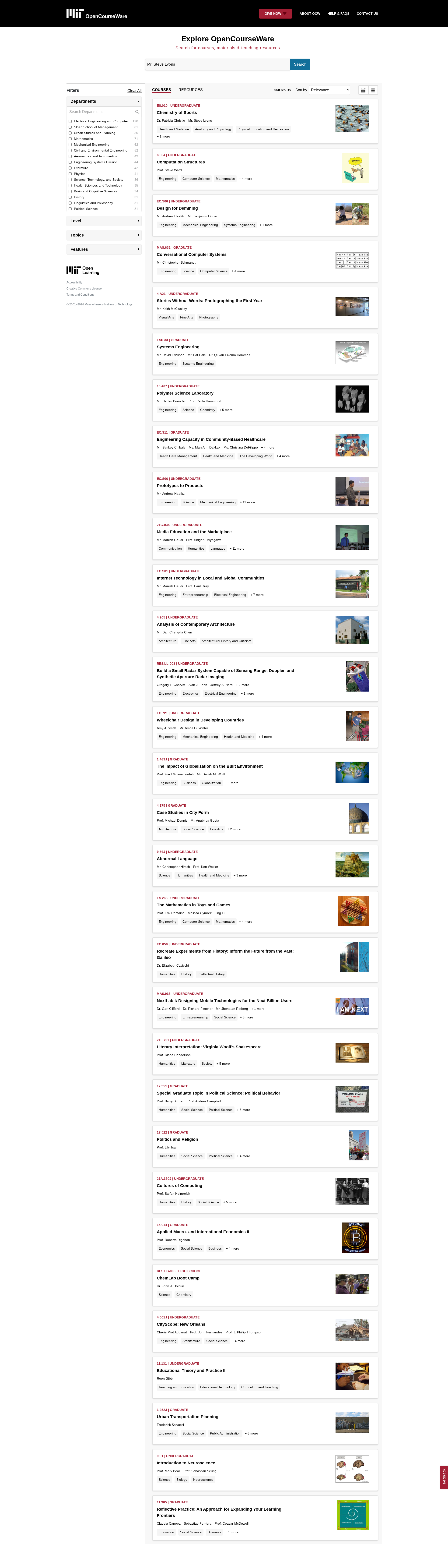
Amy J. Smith (166, 728)
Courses (161, 90)
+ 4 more (245, 178)
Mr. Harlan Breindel (171, 401)
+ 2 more (242, 685)
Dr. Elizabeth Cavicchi (173, 965)
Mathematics (225, 178)
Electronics (190, 693)
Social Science (193, 829)
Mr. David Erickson (170, 355)
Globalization (211, 783)
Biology (181, 1479)
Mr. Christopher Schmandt (176, 262)
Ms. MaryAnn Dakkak (204, 447)
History (186, 974)
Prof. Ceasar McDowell (231, 1523)
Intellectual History (211, 974)
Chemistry (207, 410)
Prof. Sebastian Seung (200, 1471)
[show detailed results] (363, 90)
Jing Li (219, 913)
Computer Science (196, 178)
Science (188, 271)
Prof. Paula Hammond (205, 401)
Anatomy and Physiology (213, 129)
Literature (188, 1063)
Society (207, 1063)
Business (189, 783)
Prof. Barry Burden (170, 1101)
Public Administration (225, 1433)
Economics (167, 1248)
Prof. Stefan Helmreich (173, 1193)
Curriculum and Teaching (259, 1387)
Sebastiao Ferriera (197, 1523)
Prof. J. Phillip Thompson (244, 1332)
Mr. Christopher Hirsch (173, 867)
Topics (106, 235)
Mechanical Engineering (200, 225)
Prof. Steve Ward (169, 170)
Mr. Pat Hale (197, 355)
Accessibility (74, 282)
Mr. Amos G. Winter (193, 728)
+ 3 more (240, 875)
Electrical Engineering (230, 595)
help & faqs (338, 13)
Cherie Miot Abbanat (172, 1332)
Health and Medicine (174, 129)
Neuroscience (203, 1479)
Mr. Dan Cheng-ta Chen (174, 632)
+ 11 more (247, 502)
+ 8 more (246, 1017)
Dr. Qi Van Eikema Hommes (229, 355)
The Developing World (255, 456)
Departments (106, 101)
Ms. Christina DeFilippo (241, 447)
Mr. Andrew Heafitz (171, 216)
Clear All (134, 91)
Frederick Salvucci (170, 1425)
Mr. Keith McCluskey (172, 309)
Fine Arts (186, 317)
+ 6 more (251, 1433)
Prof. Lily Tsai (166, 1147)
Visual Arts (166, 317)
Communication (170, 548)
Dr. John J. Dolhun (170, 1286)
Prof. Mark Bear (168, 1471)
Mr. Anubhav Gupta (205, 820)
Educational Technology (217, 1387)
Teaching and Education (176, 1387)
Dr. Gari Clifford (168, 1008)
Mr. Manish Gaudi (170, 540)
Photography (208, 317)
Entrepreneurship (195, 595)
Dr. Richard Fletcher (198, 1008)
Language (217, 548)
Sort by (301, 90)
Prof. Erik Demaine (171, 913)
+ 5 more (226, 410)
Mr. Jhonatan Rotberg (232, 1008)
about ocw (310, 13)
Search (300, 64)
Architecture (167, 641)
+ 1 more (163, 136)
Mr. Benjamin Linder (202, 216)
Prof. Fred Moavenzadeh (175, 774)
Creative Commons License (84, 288)
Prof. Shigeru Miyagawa (203, 540)
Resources (190, 90)
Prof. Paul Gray (197, 586)
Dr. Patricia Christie (171, 120)
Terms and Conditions (80, 294)
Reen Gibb (165, 1378)
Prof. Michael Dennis (172, 820)
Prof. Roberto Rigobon (173, 1240)
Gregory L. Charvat (171, 685)
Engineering (167, 178)
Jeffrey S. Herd (221, 685)
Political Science (221, 1110)
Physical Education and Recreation (263, 129)
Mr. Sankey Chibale (171, 447)
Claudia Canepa (169, 1523)
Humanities (196, 548)
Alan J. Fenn (198, 685)
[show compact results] (373, 90)
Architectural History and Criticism (226, 641)
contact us (367, 13)
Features (106, 249)
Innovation (166, 1532)
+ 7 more (257, 595)
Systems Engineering (239, 225)
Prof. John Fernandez (206, 1332)
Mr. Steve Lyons (200, 120)
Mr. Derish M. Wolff (211, 774)
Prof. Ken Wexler (205, 867)
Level (106, 220)
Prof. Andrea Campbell (204, 1101)
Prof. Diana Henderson (174, 1055)
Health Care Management (178, 456)
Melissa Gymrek (200, 913)
